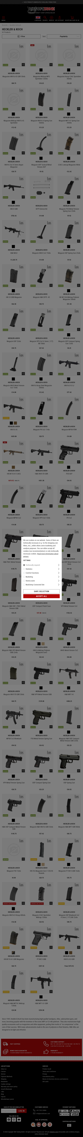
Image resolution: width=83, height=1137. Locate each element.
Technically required (33, 565)
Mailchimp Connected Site (35, 584)
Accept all (41, 596)
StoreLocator (30, 580)
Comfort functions (32, 573)
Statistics (29, 569)
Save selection (41, 591)
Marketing (29, 577)
